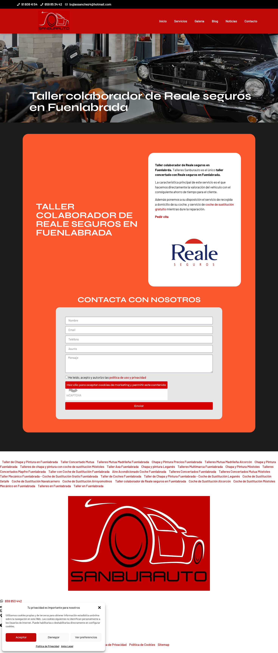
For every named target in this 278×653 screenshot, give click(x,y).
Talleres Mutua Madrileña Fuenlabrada (123, 462)
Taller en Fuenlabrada (88, 486)
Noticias (231, 21)
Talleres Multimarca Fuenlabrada (200, 466)
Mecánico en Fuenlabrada (17, 486)
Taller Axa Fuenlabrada (123, 466)
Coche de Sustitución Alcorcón (210, 481)
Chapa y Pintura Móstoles (242, 466)
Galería (199, 21)
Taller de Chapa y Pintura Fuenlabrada (170, 476)
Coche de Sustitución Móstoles (254, 481)
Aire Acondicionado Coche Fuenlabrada (139, 471)
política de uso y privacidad (127, 377)
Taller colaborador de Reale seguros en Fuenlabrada (151, 481)
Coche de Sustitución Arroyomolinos (87, 481)
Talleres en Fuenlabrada (54, 486)
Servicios (180, 21)
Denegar (53, 637)
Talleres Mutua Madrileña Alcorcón (228, 462)
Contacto (251, 21)
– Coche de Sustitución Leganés (218, 476)
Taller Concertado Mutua (77, 462)
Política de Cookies (142, 644)
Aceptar (21, 637)
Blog (215, 21)
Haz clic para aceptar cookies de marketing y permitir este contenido (116, 385)
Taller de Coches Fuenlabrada (121, 476)
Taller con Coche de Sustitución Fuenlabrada (78, 471)
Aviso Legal (67, 646)
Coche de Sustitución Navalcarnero (36, 481)
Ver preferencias (86, 637)
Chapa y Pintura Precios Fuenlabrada (177, 462)
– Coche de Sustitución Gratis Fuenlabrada (69, 476)
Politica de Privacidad (47, 646)
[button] (99, 607)
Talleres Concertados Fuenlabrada (192, 471)
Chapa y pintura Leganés (158, 466)
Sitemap (163, 644)
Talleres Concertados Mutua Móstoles (244, 471)
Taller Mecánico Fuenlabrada (20, 476)
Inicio (163, 21)
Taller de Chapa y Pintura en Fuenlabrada (30, 462)
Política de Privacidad (112, 644)
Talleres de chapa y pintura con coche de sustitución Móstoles (62, 466)
